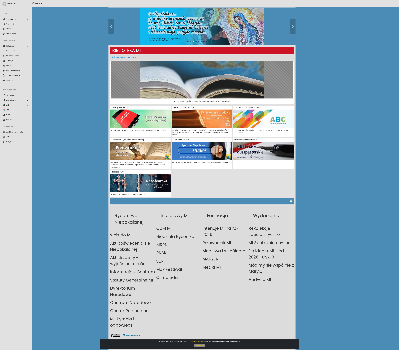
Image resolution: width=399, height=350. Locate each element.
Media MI (211, 267)
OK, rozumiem (199, 345)
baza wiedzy (120, 57)
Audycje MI (260, 279)
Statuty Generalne (119, 107)
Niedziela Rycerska (175, 236)
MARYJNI (211, 259)
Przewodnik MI (216, 243)
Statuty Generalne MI (131, 280)
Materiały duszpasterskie (245, 139)
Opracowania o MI (181, 139)
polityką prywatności (196, 342)
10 (212, 41)
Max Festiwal (169, 269)
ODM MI (164, 228)
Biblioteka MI (131, 57)
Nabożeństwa (117, 172)
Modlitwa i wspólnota (223, 251)
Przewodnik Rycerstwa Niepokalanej (127, 139)
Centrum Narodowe (130, 302)
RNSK (161, 253)
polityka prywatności (133, 335)
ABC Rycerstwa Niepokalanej (247, 107)
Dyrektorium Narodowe (183, 107)
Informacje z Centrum (132, 272)
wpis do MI (121, 235)
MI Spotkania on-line (270, 243)
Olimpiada (167, 277)
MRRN (162, 245)
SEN (160, 261)
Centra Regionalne (129, 311)
